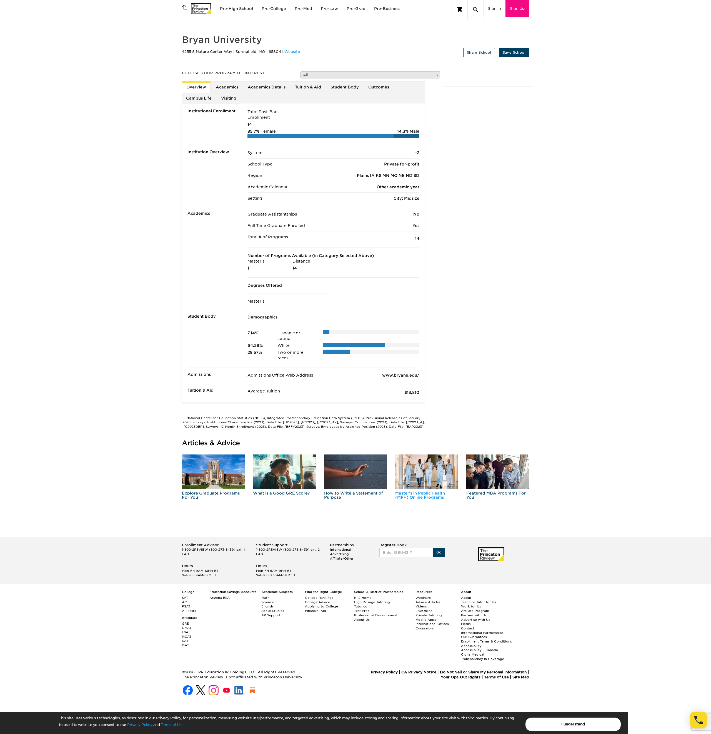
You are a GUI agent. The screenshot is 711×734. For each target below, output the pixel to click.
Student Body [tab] (345, 87)
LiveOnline (423, 611)
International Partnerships (482, 633)
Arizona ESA (219, 598)
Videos (421, 606)
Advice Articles (427, 602)
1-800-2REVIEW (213, 550)
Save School (514, 52)
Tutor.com (362, 606)
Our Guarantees (474, 637)
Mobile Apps (425, 620)
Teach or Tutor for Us (478, 602)
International (340, 550)
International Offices (432, 624)
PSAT (186, 606)
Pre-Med (303, 8)
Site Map (520, 677)
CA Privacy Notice (418, 672)
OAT (185, 645)
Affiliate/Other (342, 558)
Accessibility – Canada (479, 650)
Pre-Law (329, 8)
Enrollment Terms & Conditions (486, 641)
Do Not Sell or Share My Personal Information (483, 672)
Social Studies (272, 611)
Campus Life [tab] (199, 98)
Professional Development (375, 615)
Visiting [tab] (228, 98)
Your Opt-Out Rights (460, 677)
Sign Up (517, 8)
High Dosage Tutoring (372, 602)
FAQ (185, 554)
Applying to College (321, 606)
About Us (362, 620)
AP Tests (189, 611)
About (466, 598)
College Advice (317, 602)
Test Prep (362, 611)
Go (439, 552)
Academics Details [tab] (267, 87)
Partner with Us (474, 615)
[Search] (475, 9)
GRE (185, 624)
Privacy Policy (139, 725)
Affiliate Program (475, 611)
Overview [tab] (196, 87)
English (267, 606)
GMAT (186, 628)
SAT (185, 598)
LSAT (186, 632)
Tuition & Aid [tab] (308, 87)
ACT (185, 602)
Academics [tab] (227, 87)
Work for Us (471, 606)
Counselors (424, 628)
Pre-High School (236, 8)
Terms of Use (172, 725)
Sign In (494, 8)
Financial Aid (315, 611)
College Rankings (319, 598)
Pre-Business (387, 8)
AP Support (271, 615)
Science (267, 602)
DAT (185, 641)
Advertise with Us (475, 620)
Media (466, 624)
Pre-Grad (356, 8)
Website (292, 52)
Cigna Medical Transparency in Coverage (482, 657)
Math (265, 598)
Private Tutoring (428, 615)
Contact (467, 628)
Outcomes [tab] (378, 87)
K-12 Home (362, 598)
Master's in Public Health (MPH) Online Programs (420, 495)
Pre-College (274, 8)
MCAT (186, 637)
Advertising (339, 554)
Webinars (423, 598)
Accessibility (471, 646)
